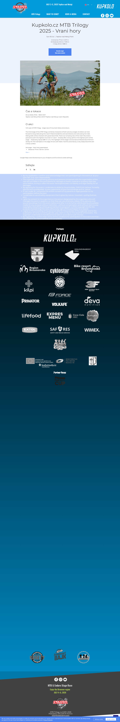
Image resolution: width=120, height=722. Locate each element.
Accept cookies (111, 719)
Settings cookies (99, 719)
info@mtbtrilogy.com (60, 715)
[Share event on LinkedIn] (34, 169)
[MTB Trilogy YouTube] (111, 15)
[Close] (118, 719)
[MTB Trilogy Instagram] (107, 15)
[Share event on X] (30, 169)
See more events (60, 53)
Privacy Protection (48, 720)
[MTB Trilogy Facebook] (102, 15)
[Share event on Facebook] (26, 169)
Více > (27, 152)
